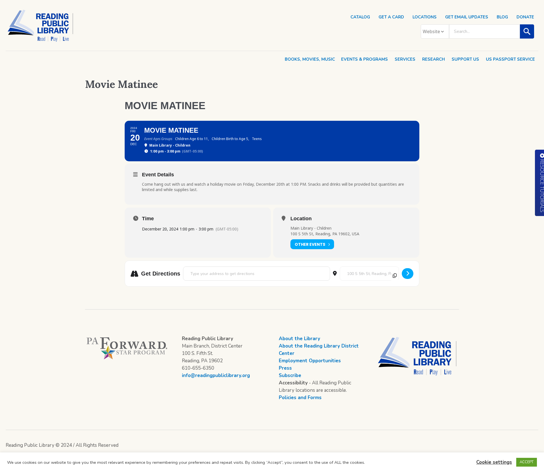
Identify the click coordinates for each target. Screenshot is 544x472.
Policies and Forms (300, 397)
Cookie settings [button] (494, 462)
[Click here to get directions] (407, 273)
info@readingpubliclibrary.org (216, 375)
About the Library (299, 338)
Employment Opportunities (310, 360)
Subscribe (290, 375)
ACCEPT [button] (527, 462)
